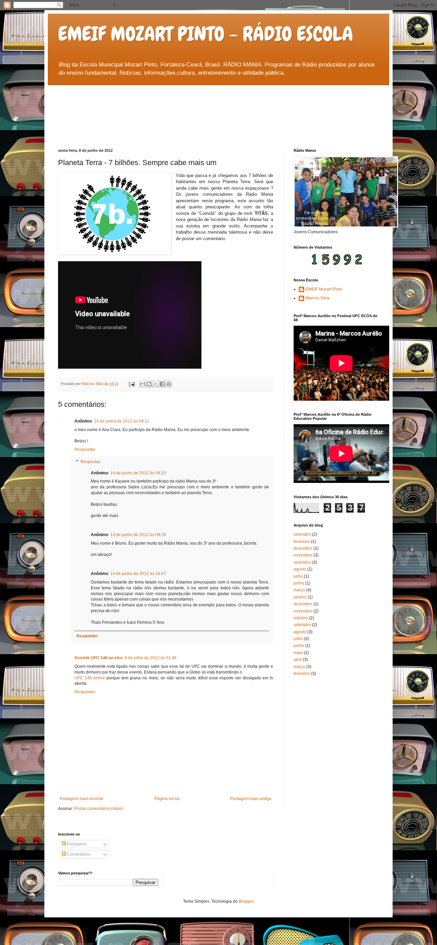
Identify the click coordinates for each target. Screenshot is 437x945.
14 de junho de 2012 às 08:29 (138, 534)
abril (298, 659)
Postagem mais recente (81, 798)
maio (298, 652)
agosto (300, 569)
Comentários (78, 854)
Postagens (76, 844)
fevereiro (302, 541)
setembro (302, 534)
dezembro (303, 548)
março (299, 590)
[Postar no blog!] (149, 384)
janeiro (300, 597)
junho (299, 583)
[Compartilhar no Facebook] (162, 384)
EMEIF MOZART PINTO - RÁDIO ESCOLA (205, 34)
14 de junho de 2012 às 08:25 (138, 473)
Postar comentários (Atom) (98, 808)
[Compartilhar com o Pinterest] (168, 384)
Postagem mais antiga (250, 798)
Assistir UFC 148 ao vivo (98, 657)
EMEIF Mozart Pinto (324, 289)
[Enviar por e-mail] (142, 384)
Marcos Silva (317, 298)
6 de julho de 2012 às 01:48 (151, 657)
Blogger (246, 901)
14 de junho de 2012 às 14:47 (138, 573)
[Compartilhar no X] (155, 384)
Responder (84, 449)
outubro (301, 618)
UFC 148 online (89, 678)
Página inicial (167, 798)
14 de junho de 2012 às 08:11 (121, 421)
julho (298, 576)
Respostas (90, 461)
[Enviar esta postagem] (131, 384)
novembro (303, 555)
